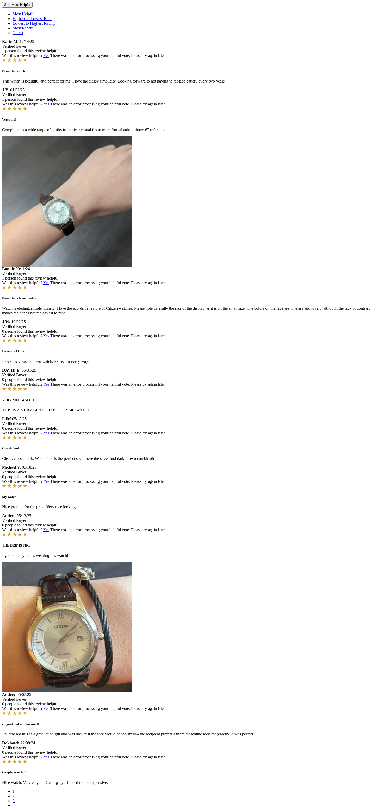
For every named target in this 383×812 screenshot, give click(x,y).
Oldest (18, 32)
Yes (46, 55)
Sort (17, 5)
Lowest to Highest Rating (34, 23)
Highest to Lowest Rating (34, 18)
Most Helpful (23, 14)
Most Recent (23, 28)
